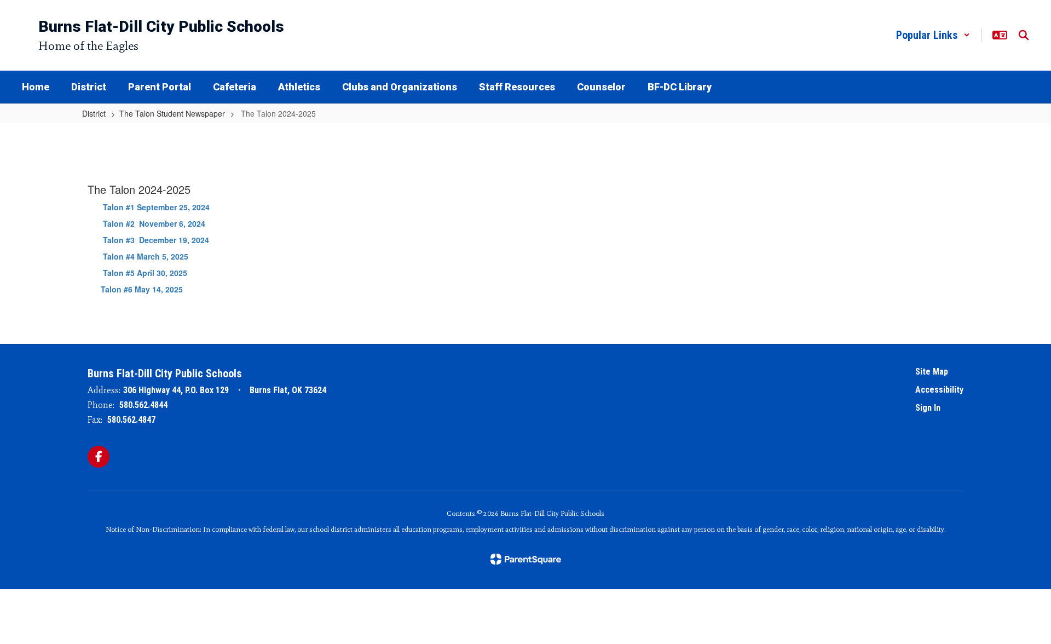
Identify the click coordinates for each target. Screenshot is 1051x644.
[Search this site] (1023, 35)
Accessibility (939, 389)
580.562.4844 (143, 405)
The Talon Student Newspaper (172, 113)
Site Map (931, 371)
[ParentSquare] (526, 559)
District (94, 113)
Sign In (927, 408)
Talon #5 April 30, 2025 (144, 272)
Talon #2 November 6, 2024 (154, 223)
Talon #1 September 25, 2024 (152, 207)
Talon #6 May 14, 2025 (136, 289)
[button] (933, 35)
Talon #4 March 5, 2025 (145, 256)
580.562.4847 (131, 420)
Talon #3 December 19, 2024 (148, 239)
